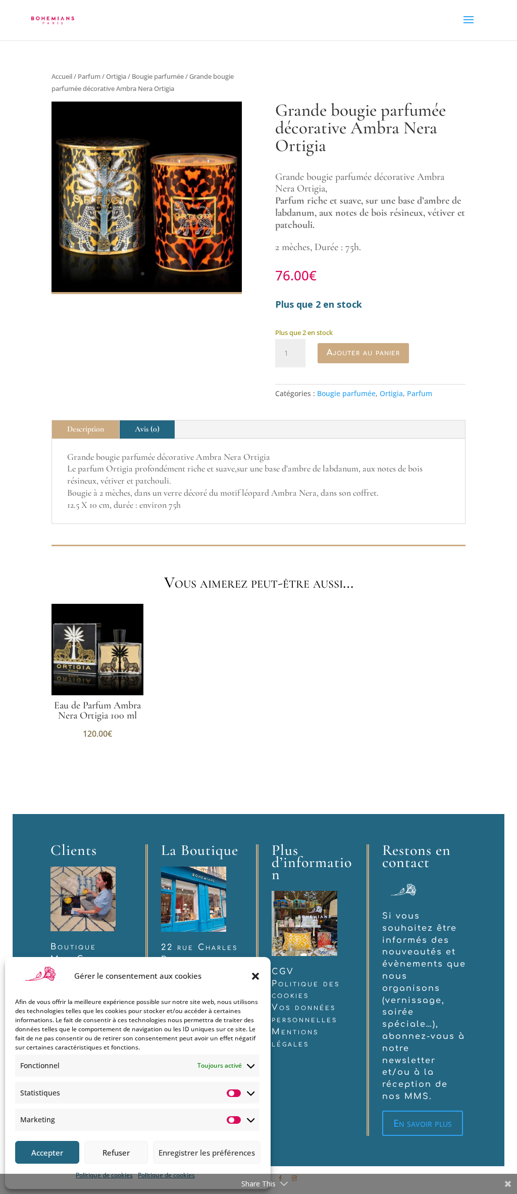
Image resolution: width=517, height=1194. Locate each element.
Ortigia (116, 76)
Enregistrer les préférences (207, 1153)
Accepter (47, 1153)
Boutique (73, 946)
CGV (283, 971)
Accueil (61, 76)
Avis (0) (147, 429)
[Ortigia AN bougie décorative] (146, 289)
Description (85, 429)
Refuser (116, 1153)
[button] (255, 976)
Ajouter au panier (363, 352)
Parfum (89, 76)
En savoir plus (422, 1123)
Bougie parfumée (158, 76)
